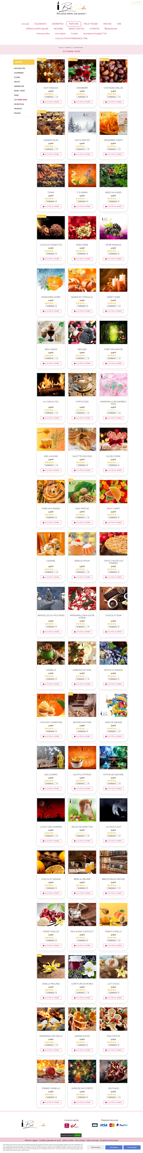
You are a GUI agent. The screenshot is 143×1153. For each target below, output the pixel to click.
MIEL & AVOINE (51, 456)
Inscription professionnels (109, 1140)
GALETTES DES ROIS (82, 456)
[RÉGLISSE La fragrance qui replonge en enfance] (82, 332)
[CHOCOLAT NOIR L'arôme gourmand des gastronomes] (113, 598)
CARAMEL (51, 561)
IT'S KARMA (82, 192)
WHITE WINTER (82, 140)
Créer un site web (92, 1140)
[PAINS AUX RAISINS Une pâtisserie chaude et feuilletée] (51, 491)
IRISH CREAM (51, 349)
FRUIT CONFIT (113, 508)
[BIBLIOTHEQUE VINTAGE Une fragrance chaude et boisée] (113, 862)
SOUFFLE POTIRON (82, 774)
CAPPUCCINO (82, 401)
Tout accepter (132, 1147)
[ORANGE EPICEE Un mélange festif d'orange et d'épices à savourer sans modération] (82, 1019)
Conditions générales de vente (50, 1140)
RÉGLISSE (82, 349)
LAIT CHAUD (113, 984)
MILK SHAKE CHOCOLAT (82, 931)
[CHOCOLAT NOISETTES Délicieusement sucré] (51, 228)
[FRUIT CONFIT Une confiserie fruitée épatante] (113, 491)
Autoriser (77, 1135)
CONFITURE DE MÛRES (82, 984)
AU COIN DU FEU (51, 401)
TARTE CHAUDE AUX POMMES (113, 562)
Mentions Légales (31, 1140)
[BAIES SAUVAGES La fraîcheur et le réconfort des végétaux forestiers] (113, 175)
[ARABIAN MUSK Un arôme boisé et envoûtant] (51, 123)
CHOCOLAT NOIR (113, 615)
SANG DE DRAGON (113, 722)
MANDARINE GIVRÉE (50, 297)
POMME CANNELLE (51, 1088)
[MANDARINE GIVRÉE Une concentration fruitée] (51, 280)
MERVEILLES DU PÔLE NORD (51, 615)
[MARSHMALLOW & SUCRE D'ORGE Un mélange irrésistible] (82, 598)
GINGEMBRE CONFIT (113, 140)
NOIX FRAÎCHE (82, 508)
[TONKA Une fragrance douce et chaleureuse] (51, 175)
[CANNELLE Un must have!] (51, 653)
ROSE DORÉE (82, 245)
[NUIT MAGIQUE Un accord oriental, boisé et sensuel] (51, 71)
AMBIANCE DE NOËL (82, 670)
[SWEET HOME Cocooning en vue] (113, 280)
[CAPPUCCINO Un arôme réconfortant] (82, 385)
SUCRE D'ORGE (113, 456)
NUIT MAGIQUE (51, 88)
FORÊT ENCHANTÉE (113, 349)
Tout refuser (114, 1147)
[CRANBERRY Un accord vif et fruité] (82, 71)
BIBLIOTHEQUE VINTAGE (113, 879)
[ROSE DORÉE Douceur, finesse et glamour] (82, 228)
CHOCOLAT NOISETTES (51, 245)
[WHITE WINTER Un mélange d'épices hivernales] (82, 123)
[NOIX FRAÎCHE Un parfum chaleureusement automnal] (82, 491)
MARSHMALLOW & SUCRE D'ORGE (82, 616)
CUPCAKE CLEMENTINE (51, 722)
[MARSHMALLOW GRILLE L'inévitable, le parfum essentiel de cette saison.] (51, 1019)
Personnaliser (95, 1147)
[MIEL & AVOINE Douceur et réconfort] (51, 439)
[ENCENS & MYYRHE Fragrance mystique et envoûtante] (82, 705)
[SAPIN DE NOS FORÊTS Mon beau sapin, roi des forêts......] (82, 1071)
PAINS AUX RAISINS (51, 508)
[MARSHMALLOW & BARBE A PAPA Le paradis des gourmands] (113, 385)
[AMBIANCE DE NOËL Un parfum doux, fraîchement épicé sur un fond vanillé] (82, 653)
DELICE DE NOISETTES (82, 827)
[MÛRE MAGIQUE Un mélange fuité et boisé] (113, 228)
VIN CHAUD (113, 1088)
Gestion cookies (68, 1140)
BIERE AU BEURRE (82, 879)
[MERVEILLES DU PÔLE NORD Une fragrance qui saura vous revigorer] (51, 598)
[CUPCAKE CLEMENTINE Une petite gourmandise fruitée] (51, 705)
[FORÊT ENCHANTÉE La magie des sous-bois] (113, 332)
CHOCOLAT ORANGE (51, 879)
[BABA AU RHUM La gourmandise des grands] (82, 544)
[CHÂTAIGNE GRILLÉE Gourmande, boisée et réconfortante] (113, 71)
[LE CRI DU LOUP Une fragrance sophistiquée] (113, 810)
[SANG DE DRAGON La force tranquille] (113, 705)
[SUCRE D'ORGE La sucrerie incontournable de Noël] (113, 439)
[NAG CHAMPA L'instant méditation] (51, 757)
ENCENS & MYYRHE (82, 722)
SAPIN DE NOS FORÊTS (82, 1088)
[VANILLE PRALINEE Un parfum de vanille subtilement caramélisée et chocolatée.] (51, 967)
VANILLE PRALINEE (51, 984)
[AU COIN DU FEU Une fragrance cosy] (51, 385)
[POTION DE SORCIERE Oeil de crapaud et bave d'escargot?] (113, 757)
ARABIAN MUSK (51, 140)
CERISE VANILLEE (51, 931)
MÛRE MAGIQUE (113, 245)
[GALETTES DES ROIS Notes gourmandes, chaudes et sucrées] (82, 439)
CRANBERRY (82, 88)
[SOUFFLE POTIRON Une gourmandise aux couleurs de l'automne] (82, 757)
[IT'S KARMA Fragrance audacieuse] (82, 175)
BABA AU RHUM (82, 561)
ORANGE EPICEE (82, 1036)
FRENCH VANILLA (113, 931)
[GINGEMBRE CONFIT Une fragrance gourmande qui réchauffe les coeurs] (113, 123)
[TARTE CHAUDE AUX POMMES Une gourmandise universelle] (113, 544)
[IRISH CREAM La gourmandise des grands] (51, 332)
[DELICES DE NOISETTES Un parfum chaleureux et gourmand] (82, 810)
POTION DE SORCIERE (113, 774)
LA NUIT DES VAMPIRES (51, 827)
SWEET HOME (113, 297)
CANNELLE (51, 670)
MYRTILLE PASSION (113, 670)
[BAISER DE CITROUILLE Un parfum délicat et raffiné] (82, 280)
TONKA (50, 192)
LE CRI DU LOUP (113, 827)
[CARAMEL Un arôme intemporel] (51, 544)
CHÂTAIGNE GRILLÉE (113, 88)
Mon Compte (80, 1140)
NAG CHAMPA (50, 774)
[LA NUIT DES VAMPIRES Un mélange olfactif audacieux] (51, 810)
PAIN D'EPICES (113, 1036)
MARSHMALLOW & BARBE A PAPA (113, 402)
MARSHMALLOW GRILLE (51, 1036)
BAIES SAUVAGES (113, 192)
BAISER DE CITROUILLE (82, 297)
